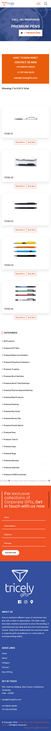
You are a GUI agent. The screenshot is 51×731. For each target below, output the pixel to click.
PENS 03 (8, 221)
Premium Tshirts (10, 440)
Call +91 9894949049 (25, 19)
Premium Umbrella (11, 468)
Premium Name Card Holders (15, 355)
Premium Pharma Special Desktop (18, 390)
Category (6, 663)
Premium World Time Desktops (16, 383)
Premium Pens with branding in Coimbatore (25, 481)
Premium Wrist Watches (13, 376)
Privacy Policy (30, 728)
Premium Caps (9, 447)
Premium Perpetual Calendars (16, 362)
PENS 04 (8, 265)
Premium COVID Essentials (14, 475)
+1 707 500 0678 (25, 72)
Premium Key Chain (11, 411)
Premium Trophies (11, 369)
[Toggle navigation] (38, 3)
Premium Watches (11, 461)
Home (4, 653)
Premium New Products (13, 397)
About (4, 658)
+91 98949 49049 (25, 67)
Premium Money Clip (12, 418)
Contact (5, 667)
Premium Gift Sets (11, 348)
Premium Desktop (11, 404)
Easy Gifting (7, 672)
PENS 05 (8, 309)
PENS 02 (8, 177)
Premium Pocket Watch (13, 425)
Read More (20, 142)
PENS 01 (8, 133)
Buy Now (31, 142)
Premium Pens (9, 432)
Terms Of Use (43, 728)
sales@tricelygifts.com (25, 78)
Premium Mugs (9, 454)
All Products (8, 341)
